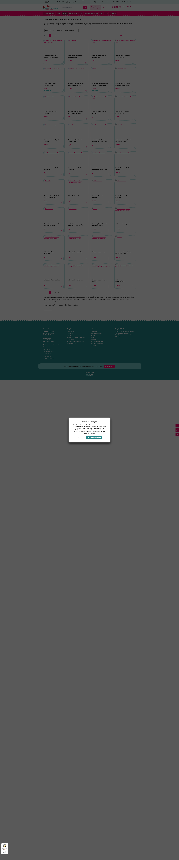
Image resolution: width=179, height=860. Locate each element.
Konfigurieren (81, 437)
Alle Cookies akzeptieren (94, 437)
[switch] (4, 852)
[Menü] (7, 844)
